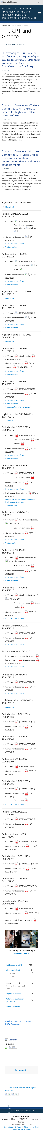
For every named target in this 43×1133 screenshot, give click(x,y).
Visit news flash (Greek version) (18, 407)
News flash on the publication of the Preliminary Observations (20, 500)
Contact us (14, 1039)
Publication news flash (14, 243)
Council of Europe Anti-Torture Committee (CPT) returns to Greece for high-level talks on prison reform (20, 110)
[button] (21, 2)
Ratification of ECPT (14, 965)
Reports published (13, 993)
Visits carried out (13, 970)
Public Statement (13, 1006)
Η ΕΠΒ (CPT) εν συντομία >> (14, 44)
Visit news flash (11, 247)
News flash (9, 207)
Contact (27, 1130)
